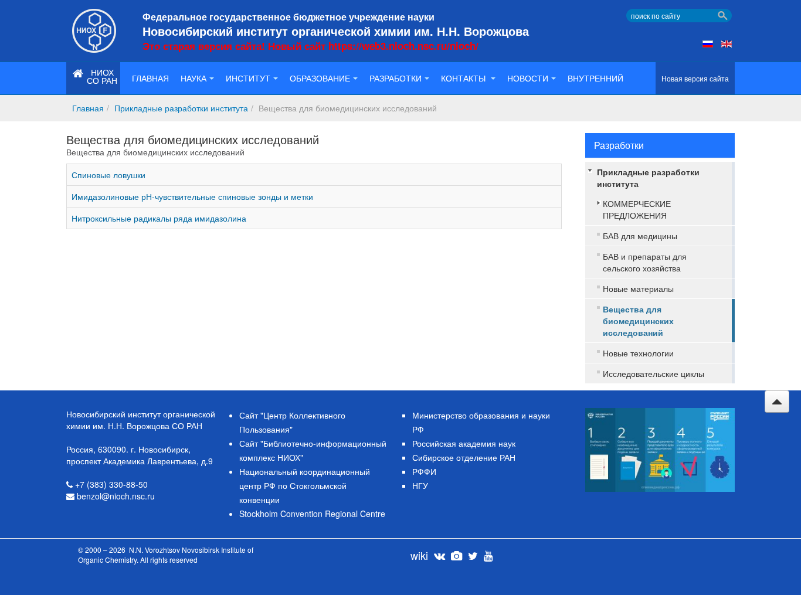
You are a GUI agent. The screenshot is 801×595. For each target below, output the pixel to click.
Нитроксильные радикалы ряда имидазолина (159, 218)
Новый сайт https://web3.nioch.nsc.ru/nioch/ (373, 46)
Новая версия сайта (695, 78)
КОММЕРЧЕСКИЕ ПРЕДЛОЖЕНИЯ (637, 209)
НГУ (420, 485)
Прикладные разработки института (181, 108)
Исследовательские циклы (653, 373)
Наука (193, 78)
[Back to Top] (777, 401)
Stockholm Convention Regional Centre (312, 513)
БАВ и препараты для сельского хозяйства (645, 262)
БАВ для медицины (640, 236)
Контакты (464, 78)
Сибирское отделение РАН (463, 457)
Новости (527, 78)
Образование (320, 78)
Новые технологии (638, 353)
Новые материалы (638, 288)
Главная (150, 78)
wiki (419, 555)
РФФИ (424, 471)
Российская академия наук (463, 443)
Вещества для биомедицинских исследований (638, 320)
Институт (248, 78)
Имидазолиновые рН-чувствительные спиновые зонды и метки (192, 196)
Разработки (395, 78)
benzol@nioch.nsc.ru (116, 496)
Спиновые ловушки (108, 175)
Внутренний (595, 78)
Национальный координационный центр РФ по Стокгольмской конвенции (304, 485)
